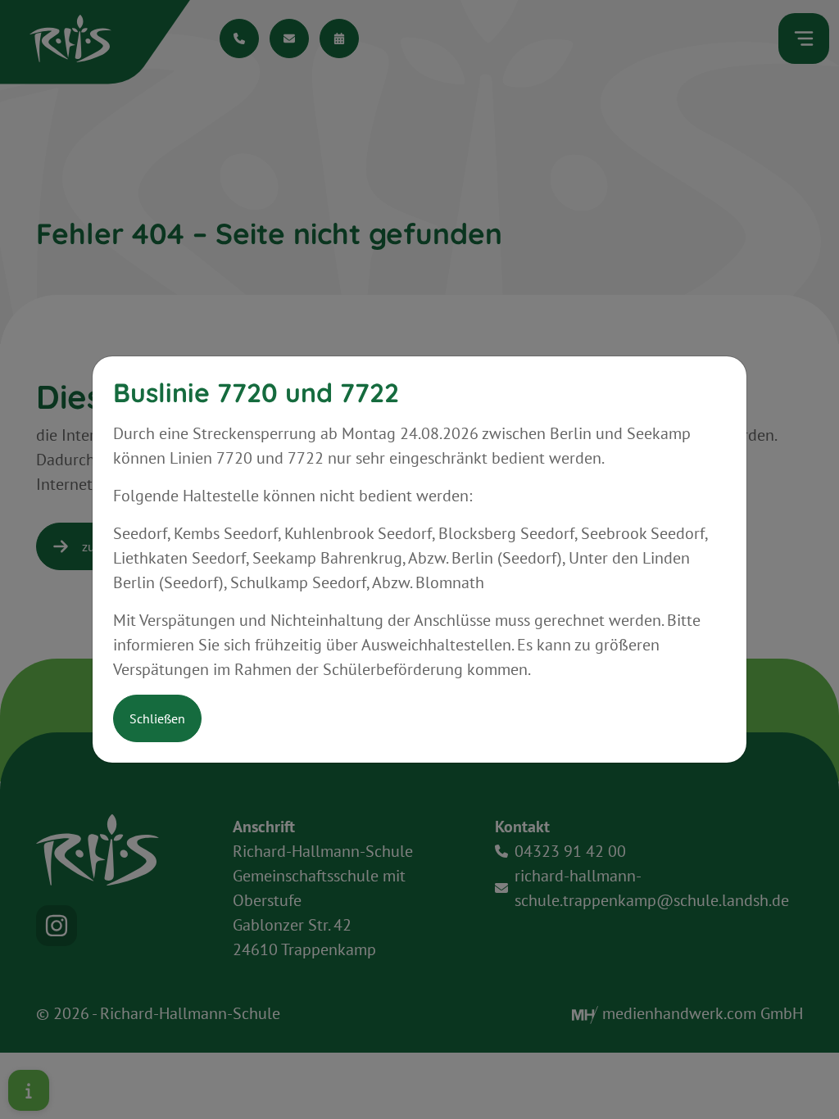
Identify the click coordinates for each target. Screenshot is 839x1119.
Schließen (157, 718)
